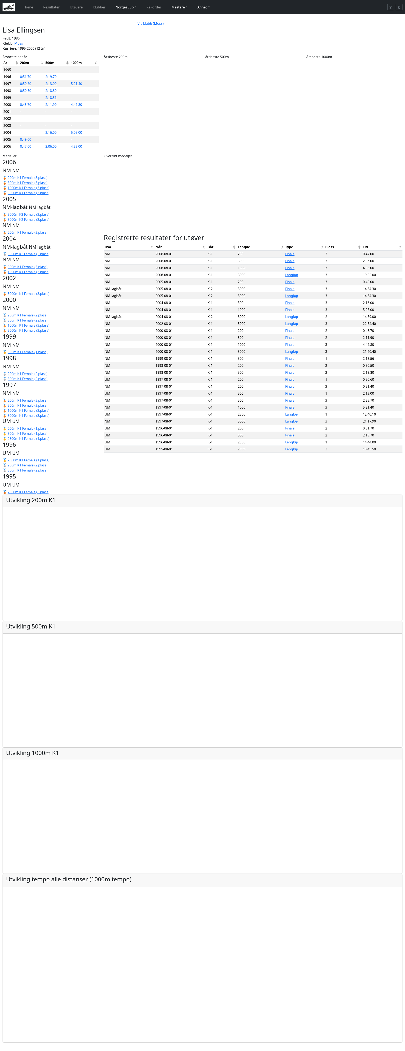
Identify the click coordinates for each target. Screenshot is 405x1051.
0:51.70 (25, 76)
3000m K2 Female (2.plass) (28, 254)
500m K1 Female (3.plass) (27, 182)
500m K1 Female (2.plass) (27, 320)
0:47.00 (25, 146)
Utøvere (76, 7)
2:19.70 (51, 76)
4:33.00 (76, 146)
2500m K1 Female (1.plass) (28, 438)
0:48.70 (25, 104)
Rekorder (153, 7)
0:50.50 (25, 90)
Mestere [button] (178, 7)
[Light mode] (390, 7)
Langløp (291, 275)
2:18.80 (51, 90)
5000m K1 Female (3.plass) (28, 293)
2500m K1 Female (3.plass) (28, 492)
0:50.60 (25, 83)
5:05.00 (76, 132)
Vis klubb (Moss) (151, 23)
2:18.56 (51, 97)
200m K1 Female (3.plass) (27, 177)
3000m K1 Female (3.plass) (28, 193)
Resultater (51, 7)
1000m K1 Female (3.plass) (28, 187)
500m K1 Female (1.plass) (27, 352)
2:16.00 (51, 132)
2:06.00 (51, 146)
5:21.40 (76, 83)
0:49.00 (25, 139)
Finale (289, 254)
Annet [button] (202, 7)
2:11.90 (51, 104)
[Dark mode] (399, 7)
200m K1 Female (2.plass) (27, 315)
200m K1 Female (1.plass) (27, 428)
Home (28, 7)
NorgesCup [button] (125, 7)
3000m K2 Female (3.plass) (28, 214)
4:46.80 (76, 104)
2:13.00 (51, 83)
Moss (18, 43)
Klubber (99, 7)
